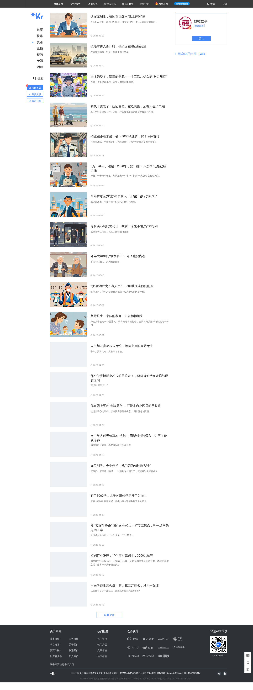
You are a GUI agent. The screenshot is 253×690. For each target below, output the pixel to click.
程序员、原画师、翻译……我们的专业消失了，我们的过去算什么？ (124, 471)
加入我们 (73, 656)
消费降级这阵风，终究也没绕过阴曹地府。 (112, 445)
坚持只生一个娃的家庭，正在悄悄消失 (117, 315)
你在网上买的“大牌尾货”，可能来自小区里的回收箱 (126, 405)
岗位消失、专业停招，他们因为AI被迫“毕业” (121, 465)
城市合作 (55, 638)
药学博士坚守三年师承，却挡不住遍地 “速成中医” (115, 591)
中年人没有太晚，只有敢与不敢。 (107, 351)
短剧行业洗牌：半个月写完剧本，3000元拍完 (122, 555)
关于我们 (73, 644)
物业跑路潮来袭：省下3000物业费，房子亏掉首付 (125, 136)
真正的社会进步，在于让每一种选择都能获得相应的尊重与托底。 (123, 111)
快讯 (40, 35)
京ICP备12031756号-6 (130, 678)
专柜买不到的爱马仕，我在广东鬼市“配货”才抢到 (124, 226)
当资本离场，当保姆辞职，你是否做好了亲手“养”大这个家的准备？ (124, 141)
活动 (40, 66)
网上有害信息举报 (192, 672)
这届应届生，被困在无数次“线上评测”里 (118, 16)
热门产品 (102, 644)
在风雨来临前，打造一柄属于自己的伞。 (111, 52)
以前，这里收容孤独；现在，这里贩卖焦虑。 (113, 81)
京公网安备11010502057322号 (176, 678)
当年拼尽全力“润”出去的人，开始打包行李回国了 (124, 196)
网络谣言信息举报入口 (62, 664)
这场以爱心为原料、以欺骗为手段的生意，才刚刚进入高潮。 (121, 411)
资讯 (40, 42)
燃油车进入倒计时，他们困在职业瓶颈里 (118, 46)
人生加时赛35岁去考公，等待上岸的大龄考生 (122, 345)
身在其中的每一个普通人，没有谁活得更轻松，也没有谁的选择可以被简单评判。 (130, 323)
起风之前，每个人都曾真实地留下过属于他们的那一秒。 (118, 291)
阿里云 (80, 673)
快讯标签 (102, 656)
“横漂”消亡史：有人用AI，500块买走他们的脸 (122, 285)
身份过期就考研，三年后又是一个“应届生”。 (112, 534)
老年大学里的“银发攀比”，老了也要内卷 (118, 256)
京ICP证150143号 (151, 678)
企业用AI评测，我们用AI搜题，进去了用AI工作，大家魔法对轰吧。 (124, 22)
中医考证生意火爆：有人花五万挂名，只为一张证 (125, 585)
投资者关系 (56, 656)
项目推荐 (55, 644)
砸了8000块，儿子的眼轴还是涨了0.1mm (119, 495)
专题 (40, 60)
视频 (40, 54)
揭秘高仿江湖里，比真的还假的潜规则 (110, 231)
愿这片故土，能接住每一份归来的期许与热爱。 (114, 201)
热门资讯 (102, 638)
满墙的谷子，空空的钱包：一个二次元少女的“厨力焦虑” (129, 76)
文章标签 (102, 650)
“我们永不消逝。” (99, 385)
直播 (40, 48)
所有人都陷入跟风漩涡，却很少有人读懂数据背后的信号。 (120, 501)
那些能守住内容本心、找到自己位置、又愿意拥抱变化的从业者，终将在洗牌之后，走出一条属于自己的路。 (130, 562)
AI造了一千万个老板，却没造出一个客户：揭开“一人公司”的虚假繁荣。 (126, 175)
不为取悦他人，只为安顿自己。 (106, 261)
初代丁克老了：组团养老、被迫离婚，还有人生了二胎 (128, 106)
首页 (40, 29)
